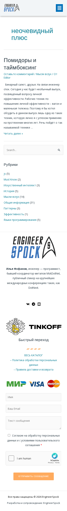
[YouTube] (39, 304)
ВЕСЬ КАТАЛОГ (33, 355)
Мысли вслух (43, 74)
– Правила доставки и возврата (33, 369)
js (5, 173)
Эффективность (14, 214)
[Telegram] (33, 304)
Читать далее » (13, 133)
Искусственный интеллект (20, 185)
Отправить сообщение (33, 476)
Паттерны (10, 208)
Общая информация (16, 202)
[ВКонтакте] (28, 304)
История (9, 191)
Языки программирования (20, 220)
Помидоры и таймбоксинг (20, 63)
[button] (59, 8)
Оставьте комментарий (19, 74)
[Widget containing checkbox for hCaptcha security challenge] (33, 458)
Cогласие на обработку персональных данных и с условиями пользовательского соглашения (33, 440)
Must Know (10, 179)
